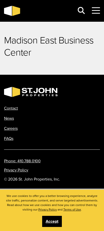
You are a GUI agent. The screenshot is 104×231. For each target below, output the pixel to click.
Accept (52, 221)
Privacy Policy (16, 170)
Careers (11, 128)
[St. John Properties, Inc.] (37, 11)
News (9, 118)
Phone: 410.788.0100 (22, 161)
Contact (11, 108)
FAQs (8, 138)
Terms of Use (72, 209)
